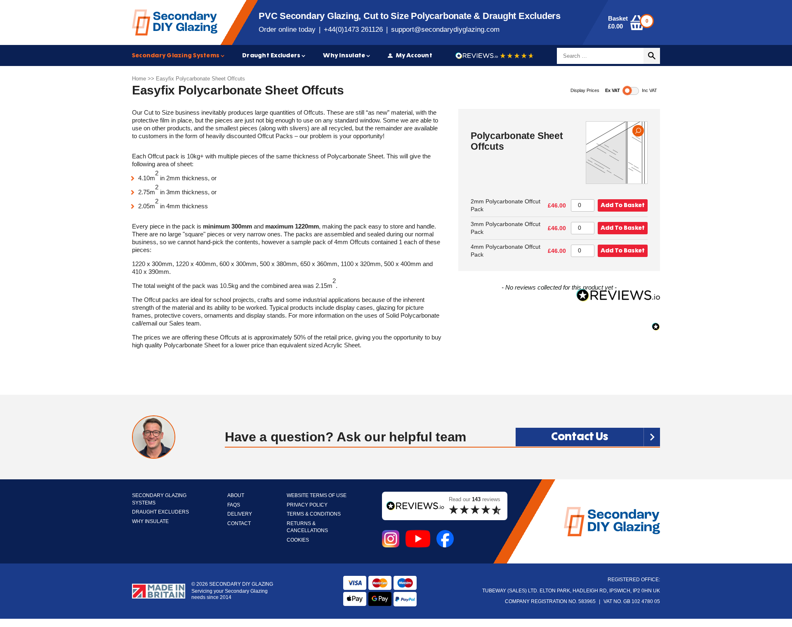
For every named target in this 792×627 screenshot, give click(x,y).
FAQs (233, 505)
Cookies (298, 540)
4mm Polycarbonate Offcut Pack (505, 251)
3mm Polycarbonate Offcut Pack (505, 228)
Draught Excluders (271, 55)
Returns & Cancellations (307, 527)
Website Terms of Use (316, 495)
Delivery (239, 514)
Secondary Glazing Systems (175, 55)
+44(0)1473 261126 (353, 29)
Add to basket (623, 205)
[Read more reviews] (494, 55)
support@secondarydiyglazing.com (445, 29)
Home (139, 78)
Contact (239, 523)
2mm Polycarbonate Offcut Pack (505, 205)
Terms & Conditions (314, 514)
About (235, 495)
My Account (414, 55)
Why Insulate (344, 55)
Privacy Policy (307, 505)
